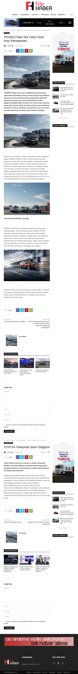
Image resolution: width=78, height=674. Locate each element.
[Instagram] (58, 663)
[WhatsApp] (31, 51)
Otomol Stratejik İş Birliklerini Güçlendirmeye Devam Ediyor (10, 371)
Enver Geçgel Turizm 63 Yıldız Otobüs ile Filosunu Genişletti (66, 89)
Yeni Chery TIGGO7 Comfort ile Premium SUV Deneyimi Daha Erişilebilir (67, 103)
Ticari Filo (35, 14)
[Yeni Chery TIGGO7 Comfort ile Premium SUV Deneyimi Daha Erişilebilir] (56, 103)
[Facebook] (18, 51)
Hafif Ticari (19, 30)
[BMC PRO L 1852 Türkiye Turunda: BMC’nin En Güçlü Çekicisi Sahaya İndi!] (56, 110)
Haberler (15, 14)
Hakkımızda (61, 14)
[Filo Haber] (39, 6)
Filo (37, 367)
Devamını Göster (62, 118)
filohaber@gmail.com (33, 664)
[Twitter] (22, 51)
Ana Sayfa (6, 30)
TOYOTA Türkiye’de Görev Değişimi (14, 321)
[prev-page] (5, 379)
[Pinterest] (26, 51)
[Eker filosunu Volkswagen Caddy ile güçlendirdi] (42, 363)
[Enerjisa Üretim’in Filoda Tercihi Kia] (56, 96)
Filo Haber (11, 46)
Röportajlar (45, 14)
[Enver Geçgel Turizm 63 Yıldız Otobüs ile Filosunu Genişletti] (56, 89)
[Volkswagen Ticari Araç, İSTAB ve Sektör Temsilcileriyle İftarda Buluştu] (27, 363)
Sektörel (53, 14)
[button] (72, 15)
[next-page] (8, 379)
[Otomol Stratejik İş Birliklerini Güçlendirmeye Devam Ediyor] (11, 363)
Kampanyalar (24, 14)
